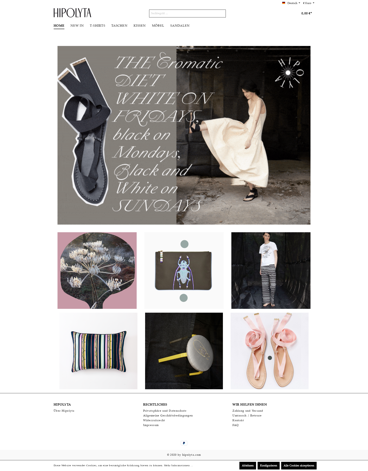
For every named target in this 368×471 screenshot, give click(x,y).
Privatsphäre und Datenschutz (165, 410)
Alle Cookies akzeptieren (299, 465)
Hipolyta (62, 404)
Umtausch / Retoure (247, 415)
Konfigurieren (268, 465)
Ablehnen (248, 465)
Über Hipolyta (64, 410)
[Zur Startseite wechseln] (72, 12)
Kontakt (238, 420)
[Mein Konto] (288, 13)
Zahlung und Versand (247, 410)
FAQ (235, 425)
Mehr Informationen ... (178, 465)
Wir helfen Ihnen (249, 404)
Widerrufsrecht (154, 420)
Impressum (151, 425)
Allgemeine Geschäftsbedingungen (168, 415)
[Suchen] (221, 13)
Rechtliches (155, 404)
